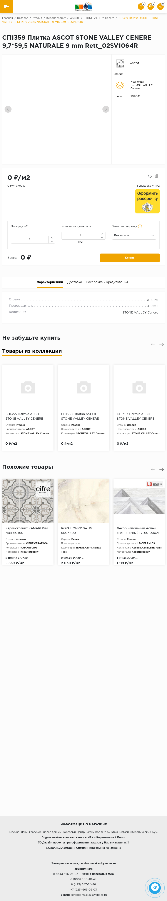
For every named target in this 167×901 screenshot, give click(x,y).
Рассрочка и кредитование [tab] (107, 282)
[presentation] (8, 109)
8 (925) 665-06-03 (65, 874)
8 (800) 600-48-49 (83, 879)
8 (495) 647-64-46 (83, 884)
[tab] (32, 352)
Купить (130, 258)
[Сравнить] (157, 176)
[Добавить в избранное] (150, 176)
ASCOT (134, 63)
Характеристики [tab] (50, 282)
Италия (118, 74)
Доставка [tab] (74, 282)
